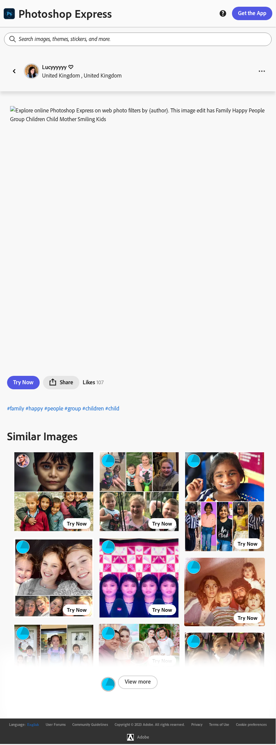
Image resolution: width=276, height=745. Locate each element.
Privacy (196, 724)
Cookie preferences (251, 724)
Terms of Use (219, 724)
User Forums (56, 724)
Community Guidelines (90, 724)
